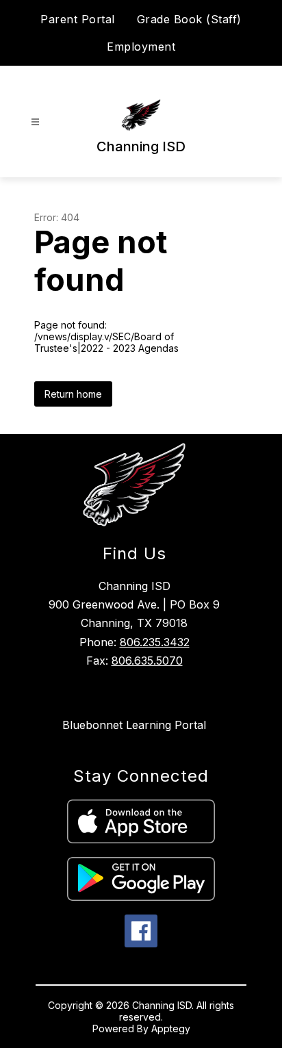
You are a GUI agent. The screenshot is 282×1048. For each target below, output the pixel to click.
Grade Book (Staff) (189, 19)
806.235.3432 (155, 642)
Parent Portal (77, 19)
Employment (141, 46)
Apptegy (170, 1028)
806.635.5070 (147, 660)
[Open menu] (35, 122)
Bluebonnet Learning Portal (134, 725)
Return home (73, 394)
